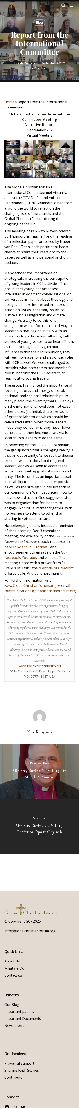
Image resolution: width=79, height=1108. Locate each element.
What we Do (14, 968)
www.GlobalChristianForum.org (30, 585)
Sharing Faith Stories (21, 1070)
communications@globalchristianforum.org (40, 590)
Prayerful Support (19, 1063)
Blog (39, 22)
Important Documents (22, 1018)
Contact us (13, 975)
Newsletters (14, 1025)
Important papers (19, 1011)
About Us (12, 961)
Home (9, 101)
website (51, 557)
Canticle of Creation (56, 568)
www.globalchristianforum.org (40, 666)
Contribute (13, 1077)
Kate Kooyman (27, 63)
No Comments (39, 68)
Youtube (29, 557)
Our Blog (11, 1004)
